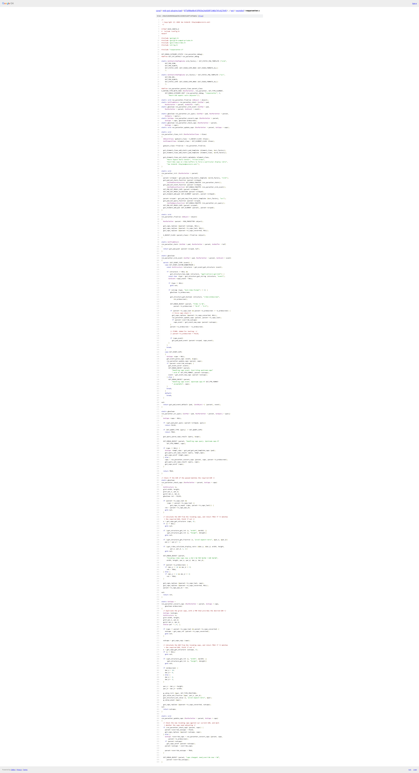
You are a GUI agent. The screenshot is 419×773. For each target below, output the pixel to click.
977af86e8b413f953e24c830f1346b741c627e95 (205, 10)
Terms (25, 770)
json (415, 770)
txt (410, 770)
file (201, 16)
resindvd (240, 10)
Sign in (414, 3)
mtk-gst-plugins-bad (172, 10)
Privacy (19, 770)
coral (158, 10)
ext (232, 10)
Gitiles (13, 770)
